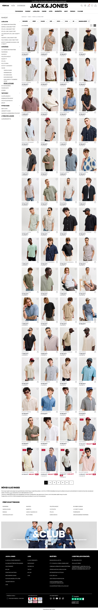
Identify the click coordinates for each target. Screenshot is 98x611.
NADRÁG (28, 506)
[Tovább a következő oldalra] (71, 482)
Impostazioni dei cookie (49, 609)
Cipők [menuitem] (50, 11)
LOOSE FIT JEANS (78, 509)
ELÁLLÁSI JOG (53, 575)
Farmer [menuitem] (44, 11)
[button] (84, 21)
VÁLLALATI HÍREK (76, 563)
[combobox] (26, 21)
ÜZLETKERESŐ (9, 566)
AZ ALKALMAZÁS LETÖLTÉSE (12, 578)
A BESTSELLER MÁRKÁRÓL (81, 556)
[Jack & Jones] (49, 7)
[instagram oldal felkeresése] (54, 599)
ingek (10, 492)
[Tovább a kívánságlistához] (92, 6)
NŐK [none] (13, 6)
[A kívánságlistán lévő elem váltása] (37, 29)
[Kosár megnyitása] (95, 6)
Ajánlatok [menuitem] (36, 11)
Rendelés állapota (55, 560)
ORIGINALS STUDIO (8, 514)
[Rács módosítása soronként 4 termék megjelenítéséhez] (95, 25)
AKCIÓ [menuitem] (66, 11)
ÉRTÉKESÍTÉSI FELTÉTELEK (57, 572)
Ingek (29, 16)
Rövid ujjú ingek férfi (38, 16)
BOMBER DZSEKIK (78, 506)
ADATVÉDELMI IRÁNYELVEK (57, 578)
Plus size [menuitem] (80, 11)
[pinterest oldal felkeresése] (60, 599)
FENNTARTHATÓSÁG (11, 572)
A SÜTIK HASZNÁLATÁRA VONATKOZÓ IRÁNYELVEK (57, 582)
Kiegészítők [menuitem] (58, 11)
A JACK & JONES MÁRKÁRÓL (12, 560)
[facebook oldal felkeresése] (51, 599)
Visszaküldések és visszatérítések (60, 566)
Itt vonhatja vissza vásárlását (59, 563)
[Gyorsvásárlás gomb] (37, 52)
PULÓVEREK (29, 514)
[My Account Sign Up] (49, 535)
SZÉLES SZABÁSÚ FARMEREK (80, 514)
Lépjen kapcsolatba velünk (58, 569)
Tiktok (29, 569)
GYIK (6, 584)
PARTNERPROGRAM (10, 575)
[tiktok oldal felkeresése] (63, 599)
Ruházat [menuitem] (27, 11)
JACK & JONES (10, 556)
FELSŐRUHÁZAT (54, 506)
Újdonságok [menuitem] (19, 11)
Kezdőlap (24, 16)
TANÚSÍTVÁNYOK (10, 581)
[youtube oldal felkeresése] (57, 599)
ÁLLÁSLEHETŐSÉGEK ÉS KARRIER (14, 563)
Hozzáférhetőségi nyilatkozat (59, 586)
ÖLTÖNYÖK (53, 509)
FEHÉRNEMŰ (76, 512)
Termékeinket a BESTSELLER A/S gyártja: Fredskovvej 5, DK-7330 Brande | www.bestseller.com (81, 568)
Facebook (31, 566)
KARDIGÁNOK (53, 514)
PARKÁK (5, 512)
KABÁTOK (28, 509)
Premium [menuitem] (72, 11)
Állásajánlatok (77, 560)
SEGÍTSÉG (53, 556)
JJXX (29, 556)
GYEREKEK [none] (21, 6)
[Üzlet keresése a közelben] (85, 6)
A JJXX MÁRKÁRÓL (33, 560)
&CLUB (7, 569)
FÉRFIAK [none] (5, 6)
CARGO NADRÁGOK (31, 512)
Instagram (31, 563)
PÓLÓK (52, 512)
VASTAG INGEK (7, 509)
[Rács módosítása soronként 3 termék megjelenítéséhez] (91, 25)
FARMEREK (5, 506)
